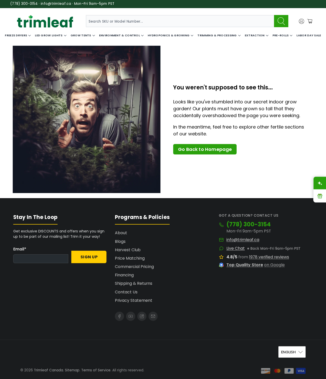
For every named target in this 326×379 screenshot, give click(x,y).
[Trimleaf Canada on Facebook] (119, 316)
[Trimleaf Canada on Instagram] (141, 316)
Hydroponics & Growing (168, 35)
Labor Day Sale (308, 35)
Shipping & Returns (133, 283)
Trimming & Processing (217, 35)
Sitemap (72, 370)
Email (19, 249)
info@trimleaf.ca (242, 240)
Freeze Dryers (16, 35)
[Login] (301, 21)
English (288, 352)
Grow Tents (81, 35)
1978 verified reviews (269, 257)
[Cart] (310, 21)
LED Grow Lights (49, 35)
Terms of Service (96, 370)
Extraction (255, 35)
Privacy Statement (133, 300)
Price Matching (130, 258)
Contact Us (126, 292)
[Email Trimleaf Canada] (153, 316)
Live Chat (235, 248)
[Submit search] (281, 21)
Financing (124, 275)
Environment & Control (119, 35)
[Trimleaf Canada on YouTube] (130, 316)
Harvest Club (128, 250)
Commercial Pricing (134, 267)
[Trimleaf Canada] (45, 21)
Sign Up (89, 257)
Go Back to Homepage (205, 149)
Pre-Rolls (281, 35)
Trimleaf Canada (48, 370)
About (121, 233)
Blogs (120, 241)
